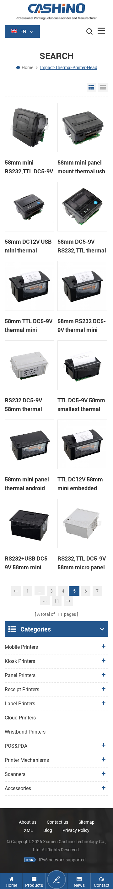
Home (27, 67)
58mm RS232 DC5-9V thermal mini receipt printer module (81, 325)
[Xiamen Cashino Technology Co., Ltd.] (56, 11)
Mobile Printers (21, 647)
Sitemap (86, 822)
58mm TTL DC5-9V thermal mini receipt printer (28, 325)
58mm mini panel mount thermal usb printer (81, 167)
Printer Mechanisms (27, 760)
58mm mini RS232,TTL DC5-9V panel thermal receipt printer (29, 167)
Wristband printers (25, 732)
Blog (47, 830)
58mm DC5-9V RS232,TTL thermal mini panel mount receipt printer (81, 246)
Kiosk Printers (20, 661)
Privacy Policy (75, 830)
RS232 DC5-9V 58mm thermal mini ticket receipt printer (28, 404)
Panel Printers (20, 675)
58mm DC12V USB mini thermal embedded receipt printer (28, 246)
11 (56, 601)
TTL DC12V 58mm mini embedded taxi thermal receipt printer (82, 483)
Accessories (18, 788)
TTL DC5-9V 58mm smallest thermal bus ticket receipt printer (81, 404)
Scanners (15, 774)
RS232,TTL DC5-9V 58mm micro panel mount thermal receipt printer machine (81, 563)
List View (103, 87)
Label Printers (20, 704)
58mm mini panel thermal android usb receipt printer (28, 483)
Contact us (57, 822)
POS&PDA (16, 746)
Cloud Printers (20, 718)
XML (28, 830)
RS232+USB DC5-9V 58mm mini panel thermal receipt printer (27, 563)
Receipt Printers (22, 689)
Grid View (91, 87)
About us (27, 822)
